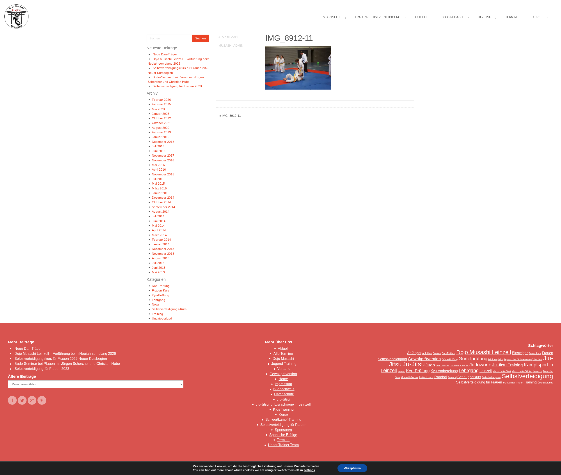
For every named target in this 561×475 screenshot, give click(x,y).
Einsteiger (520, 353)
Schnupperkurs (469, 377)
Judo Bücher (442, 365)
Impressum (283, 384)
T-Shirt (519, 382)
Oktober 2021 (161, 123)
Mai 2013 (158, 272)
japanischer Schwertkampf (518, 359)
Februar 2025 (161, 104)
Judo (430, 365)
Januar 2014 (160, 244)
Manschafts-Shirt (502, 371)
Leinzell (485, 371)
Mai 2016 (158, 165)
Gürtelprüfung (472, 358)
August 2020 (160, 127)
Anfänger (414, 353)
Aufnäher (427, 353)
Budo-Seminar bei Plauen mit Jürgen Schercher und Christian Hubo (67, 364)
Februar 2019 (161, 132)
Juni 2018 (158, 151)
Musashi (537, 371)
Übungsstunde (545, 382)
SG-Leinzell (509, 382)
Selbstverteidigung (527, 376)
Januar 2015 (160, 193)
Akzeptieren (352, 468)
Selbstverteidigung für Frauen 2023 (177, 86)
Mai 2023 (158, 109)
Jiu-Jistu (537, 359)
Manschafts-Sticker (522, 371)
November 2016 (163, 160)
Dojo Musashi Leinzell (483, 352)
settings (309, 470)
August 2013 (160, 258)
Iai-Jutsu (492, 359)
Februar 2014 (161, 239)
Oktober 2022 (161, 118)
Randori (440, 377)
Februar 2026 (161, 99)
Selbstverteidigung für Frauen (283, 425)
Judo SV (464, 365)
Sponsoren (283, 430)
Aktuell (283, 348)
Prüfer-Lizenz (426, 377)
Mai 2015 (158, 183)
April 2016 (159, 169)
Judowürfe (480, 364)
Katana (401, 371)
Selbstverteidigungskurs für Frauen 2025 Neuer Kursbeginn (60, 358)
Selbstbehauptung (491, 377)
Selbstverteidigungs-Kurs (169, 309)
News (156, 304)
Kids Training (283, 409)
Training (157, 314)
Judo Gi (454, 365)
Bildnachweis (283, 389)
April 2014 (159, 230)
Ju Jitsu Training (507, 365)
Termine (283, 440)
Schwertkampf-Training (283, 419)
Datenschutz (284, 394)
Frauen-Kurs (160, 290)
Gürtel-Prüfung (450, 359)
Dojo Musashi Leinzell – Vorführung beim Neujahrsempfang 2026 (65, 353)
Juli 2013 (158, 263)
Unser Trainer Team (283, 445)
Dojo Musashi (283, 358)
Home (283, 379)
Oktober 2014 (161, 202)
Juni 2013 (158, 267)
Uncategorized (162, 318)
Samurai (452, 377)
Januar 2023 (160, 113)
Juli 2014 (158, 216)
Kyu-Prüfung (160, 295)
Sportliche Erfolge (283, 435)
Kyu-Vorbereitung (444, 371)
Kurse (283, 414)
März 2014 (159, 235)
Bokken (437, 353)
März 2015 (159, 188)
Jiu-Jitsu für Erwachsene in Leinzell (283, 404)
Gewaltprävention (283, 374)
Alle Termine (283, 353)
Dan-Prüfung (161, 286)
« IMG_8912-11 (230, 115)
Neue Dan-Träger (165, 54)
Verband (283, 369)
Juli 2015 (158, 179)
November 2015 (163, 174)
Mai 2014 (158, 225)
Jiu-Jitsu (283, 399)
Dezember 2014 (163, 197)
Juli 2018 (158, 146)
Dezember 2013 (163, 249)
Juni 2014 (158, 221)
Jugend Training (283, 364)
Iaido (500, 359)
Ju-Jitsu (414, 364)
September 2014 (163, 207)
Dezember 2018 (163, 141)
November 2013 (163, 253)
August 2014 (160, 211)
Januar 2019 (160, 137)
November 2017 (163, 155)
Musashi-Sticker (409, 377)
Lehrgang (158, 300)
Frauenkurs (535, 353)
